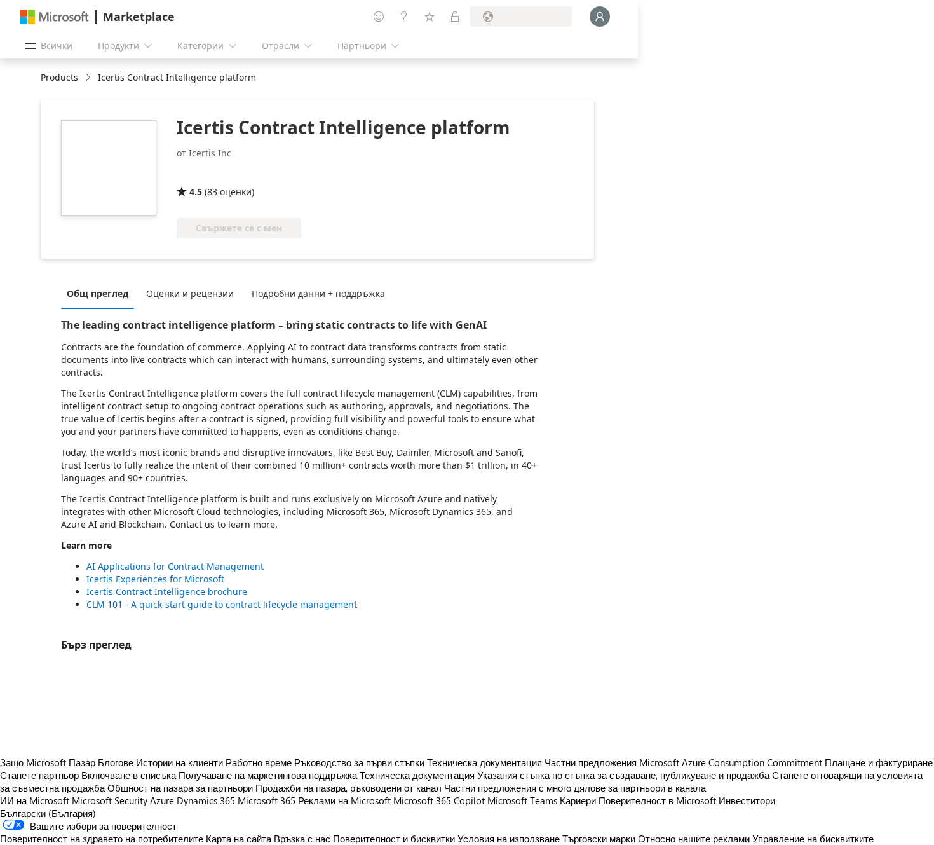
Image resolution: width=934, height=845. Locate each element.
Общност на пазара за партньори (180, 787)
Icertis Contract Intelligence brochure (166, 592)
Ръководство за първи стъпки (359, 762)
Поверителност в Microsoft (657, 800)
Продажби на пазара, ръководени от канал (348, 787)
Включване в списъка (128, 775)
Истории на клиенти (179, 762)
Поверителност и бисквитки (394, 838)
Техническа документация (484, 762)
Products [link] (59, 77)
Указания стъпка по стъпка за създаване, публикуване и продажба (623, 775)
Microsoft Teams (522, 800)
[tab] (100, 293)
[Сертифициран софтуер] (219, 173)
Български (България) (48, 813)
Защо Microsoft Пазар (47, 762)
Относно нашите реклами (694, 838)
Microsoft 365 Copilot (439, 800)
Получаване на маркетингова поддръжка (268, 775)
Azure (162, 800)
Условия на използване (508, 838)
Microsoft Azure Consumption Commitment (732, 762)
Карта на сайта (238, 838)
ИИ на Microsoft (34, 800)
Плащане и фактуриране (879, 762)
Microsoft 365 (266, 800)
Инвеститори (747, 800)
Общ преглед (97, 293)
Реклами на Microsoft (344, 800)
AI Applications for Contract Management (175, 566)
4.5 (195, 192)
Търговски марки (598, 838)
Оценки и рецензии (190, 293)
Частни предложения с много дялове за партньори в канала (575, 787)
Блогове (115, 762)
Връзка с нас (302, 838)
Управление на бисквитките (813, 838)
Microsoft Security (109, 800)
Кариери (578, 800)
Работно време (259, 762)
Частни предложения (591, 762)
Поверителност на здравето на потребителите (101, 838)
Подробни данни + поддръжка (318, 293)
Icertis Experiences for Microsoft (155, 579)
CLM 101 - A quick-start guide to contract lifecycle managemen (220, 604)
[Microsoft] (54, 17)
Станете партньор (39, 775)
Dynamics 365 (206, 800)
